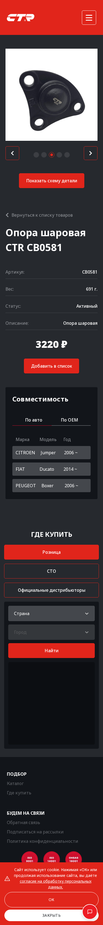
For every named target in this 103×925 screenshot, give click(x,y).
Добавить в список (51, 366)
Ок (51, 899)
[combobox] (14, 613)
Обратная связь (23, 822)
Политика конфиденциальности (42, 841)
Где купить (19, 793)
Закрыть (51, 915)
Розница (52, 552)
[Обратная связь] (90, 912)
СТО (51, 571)
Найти (51, 651)
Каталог (15, 783)
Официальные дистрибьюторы (51, 590)
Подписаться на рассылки (35, 832)
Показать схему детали (51, 181)
